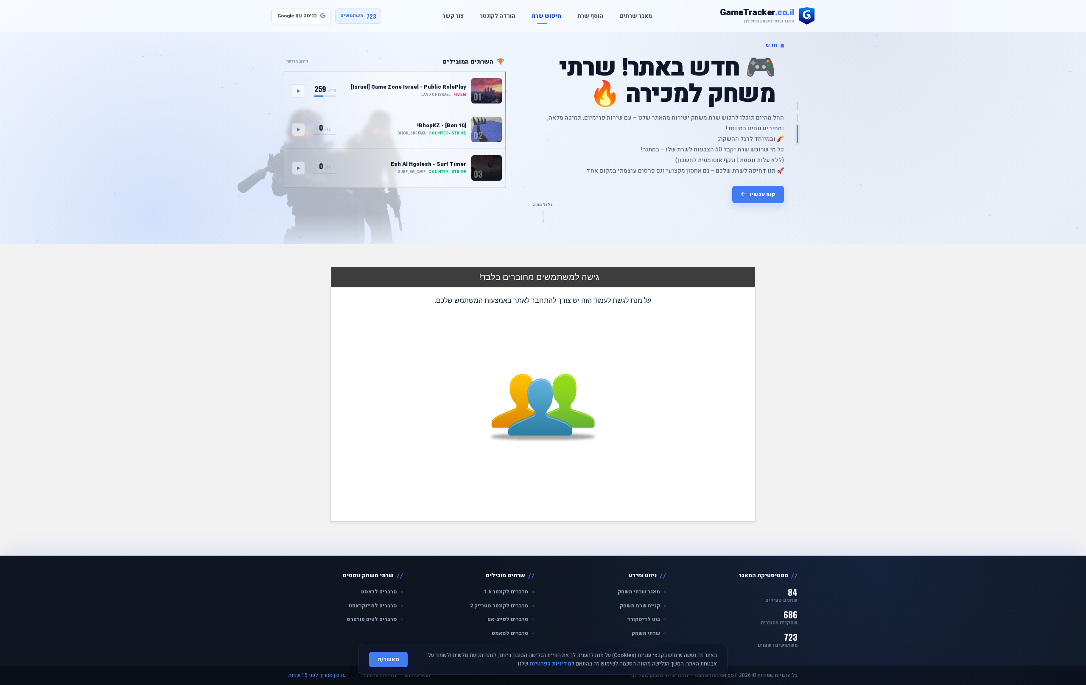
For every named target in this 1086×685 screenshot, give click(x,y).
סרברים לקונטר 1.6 (506, 592)
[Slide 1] (797, 106)
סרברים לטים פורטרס (372, 619)
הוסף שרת (586, 16)
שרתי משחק (646, 633)
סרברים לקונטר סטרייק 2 (499, 606)
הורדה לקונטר (493, 16)
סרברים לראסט (379, 592)
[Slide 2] (797, 118)
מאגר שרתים (631, 16)
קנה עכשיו (762, 194)
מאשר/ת (388, 659)
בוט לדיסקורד (643, 619)
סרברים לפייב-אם (508, 619)
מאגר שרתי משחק (639, 592)
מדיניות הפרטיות (550, 664)
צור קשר (448, 16)
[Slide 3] (797, 134)
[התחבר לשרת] (298, 91)
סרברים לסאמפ (510, 633)
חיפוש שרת (542, 16)
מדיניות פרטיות (380, 675)
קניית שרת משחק (640, 606)
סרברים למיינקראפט (373, 606)
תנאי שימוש (417, 675)
